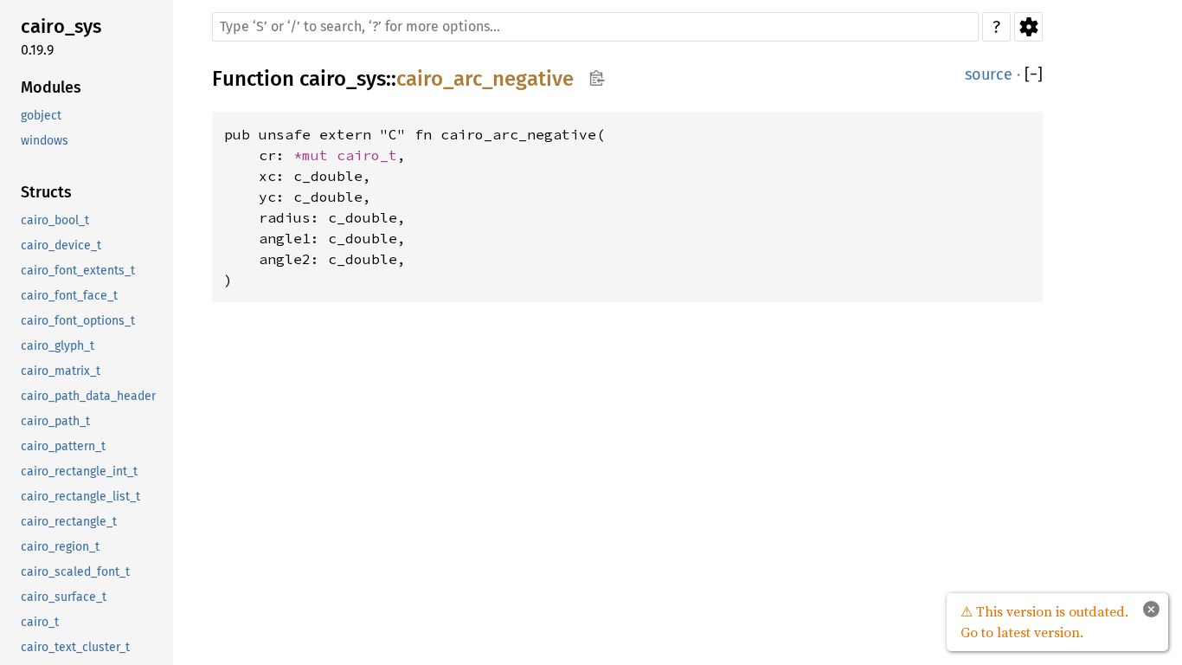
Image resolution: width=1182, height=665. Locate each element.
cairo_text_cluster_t (75, 647)
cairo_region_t (60, 546)
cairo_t (40, 622)
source (988, 74)
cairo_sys (61, 26)
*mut (315, 155)
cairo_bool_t (55, 220)
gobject (41, 115)
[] (1034, 75)
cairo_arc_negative (485, 79)
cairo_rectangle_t (69, 521)
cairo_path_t (55, 421)
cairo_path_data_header (88, 396)
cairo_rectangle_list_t (80, 496)
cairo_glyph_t (57, 346)
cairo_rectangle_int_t (79, 471)
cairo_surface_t (63, 597)
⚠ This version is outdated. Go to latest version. (1044, 622)
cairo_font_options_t (78, 320)
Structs (46, 192)
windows (44, 140)
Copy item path (596, 78)
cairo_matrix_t (60, 371)
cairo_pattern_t (63, 446)
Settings (1028, 27)
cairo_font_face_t (69, 295)
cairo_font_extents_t (78, 270)
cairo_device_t (61, 245)
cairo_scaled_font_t (75, 572)
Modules (51, 87)
